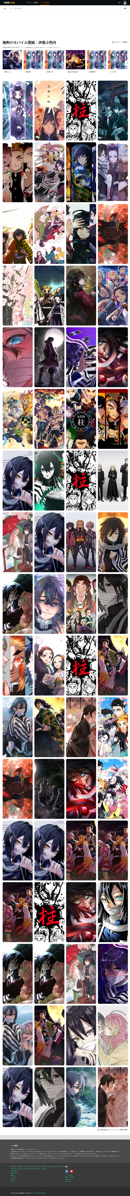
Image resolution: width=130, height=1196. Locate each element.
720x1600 (44, 1166)
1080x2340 (26, 1166)
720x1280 (33, 1166)
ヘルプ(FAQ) (68, 1181)
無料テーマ (13, 1179)
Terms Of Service (38, 1193)
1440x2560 (13, 1168)
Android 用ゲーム (15, 1171)
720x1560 (61, 1166)
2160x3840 (37, 1168)
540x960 (31, 1168)
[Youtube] (72, 1172)
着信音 (12, 1175)
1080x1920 (13, 1166)
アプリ (12, 1182)
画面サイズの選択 (69, 1177)
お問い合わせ (68, 1179)
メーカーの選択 (68, 1175)
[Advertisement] (65, 25)
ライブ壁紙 (13, 1177)
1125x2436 (25, 1168)
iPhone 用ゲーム (15, 1173)
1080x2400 (20, 1166)
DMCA (44, 1193)
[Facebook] (67, 1172)
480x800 (50, 1166)
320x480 (55, 1166)
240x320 (39, 1166)
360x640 (19, 1168)
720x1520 (43, 1168)
